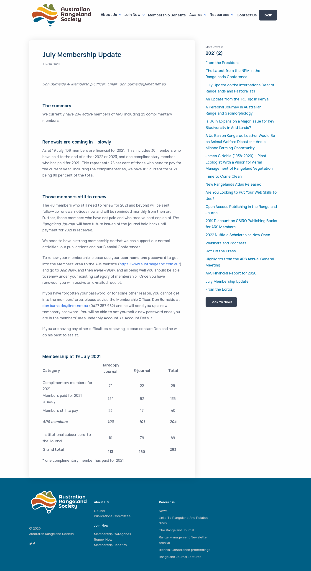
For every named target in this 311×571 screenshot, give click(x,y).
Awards (196, 14)
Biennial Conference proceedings (184, 550)
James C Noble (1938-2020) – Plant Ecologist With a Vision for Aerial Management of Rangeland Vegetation (239, 162)
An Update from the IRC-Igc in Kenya (237, 99)
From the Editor (219, 289)
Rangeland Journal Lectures (180, 557)
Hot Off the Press (221, 250)
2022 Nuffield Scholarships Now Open (238, 234)
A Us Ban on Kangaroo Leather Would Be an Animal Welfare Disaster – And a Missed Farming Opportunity (240, 141)
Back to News (221, 302)
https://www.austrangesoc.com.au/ (150, 263)
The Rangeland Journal (176, 530)
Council (99, 511)
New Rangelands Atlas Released (233, 184)
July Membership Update (227, 281)
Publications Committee (112, 516)
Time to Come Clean (224, 176)
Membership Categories (112, 534)
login (268, 15)
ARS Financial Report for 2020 (231, 273)
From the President (222, 62)
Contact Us (247, 15)
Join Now (133, 14)
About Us (109, 14)
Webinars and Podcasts (226, 243)
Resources (220, 14)
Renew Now (103, 539)
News (163, 511)
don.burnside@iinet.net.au (65, 305)
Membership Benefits (167, 15)
